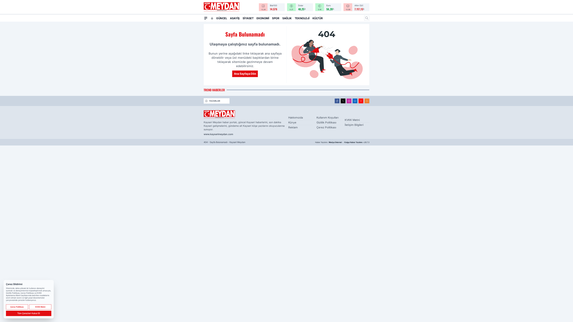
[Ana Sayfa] (212, 18)
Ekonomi (263, 18)
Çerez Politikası (326, 127)
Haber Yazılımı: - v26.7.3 (342, 142)
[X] (343, 101)
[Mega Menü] (206, 18)
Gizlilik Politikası (326, 122)
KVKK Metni (352, 119)
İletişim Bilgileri (354, 124)
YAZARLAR (214, 101)
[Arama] (366, 18)
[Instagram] (349, 101)
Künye (292, 122)
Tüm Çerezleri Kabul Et (28, 313)
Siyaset (248, 18)
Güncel (221, 18)
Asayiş (234, 18)
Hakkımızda (295, 117)
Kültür (317, 18)
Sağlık (287, 18)
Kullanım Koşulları (327, 117)
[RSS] (367, 101)
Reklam (293, 127)
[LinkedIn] (355, 101)
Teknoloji (302, 18)
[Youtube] (361, 101)
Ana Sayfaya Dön (245, 73)
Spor (275, 18)
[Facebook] (337, 101)
